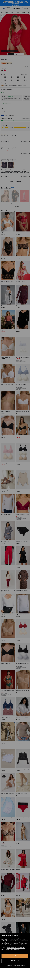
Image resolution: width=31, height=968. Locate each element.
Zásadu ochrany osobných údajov (10, 949)
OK (15, 955)
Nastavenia (15, 961)
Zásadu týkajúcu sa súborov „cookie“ (16, 947)
